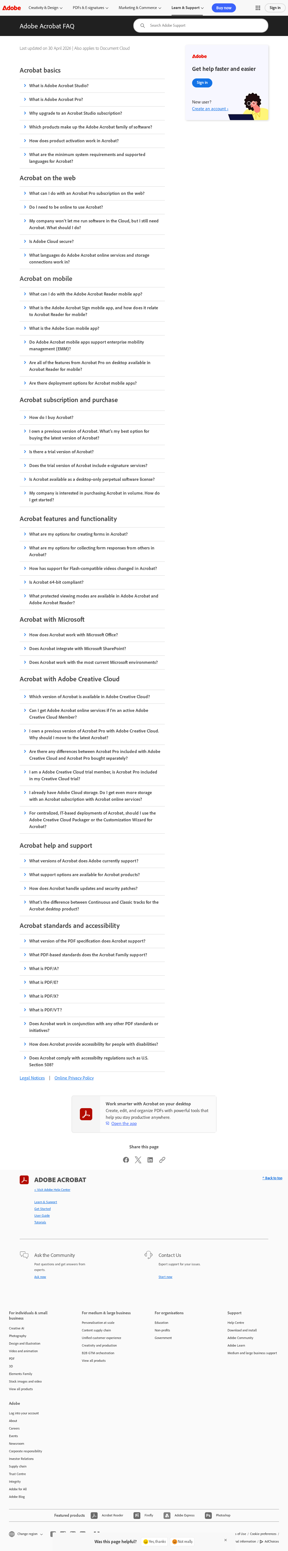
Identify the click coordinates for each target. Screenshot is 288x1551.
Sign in (275, 7)
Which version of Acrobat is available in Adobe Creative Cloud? (89, 696)
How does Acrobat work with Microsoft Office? (73, 634)
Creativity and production (99, 1345)
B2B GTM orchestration (98, 1353)
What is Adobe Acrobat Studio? (59, 85)
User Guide (42, 1216)
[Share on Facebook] (126, 1161)
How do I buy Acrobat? (51, 417)
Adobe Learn (236, 1345)
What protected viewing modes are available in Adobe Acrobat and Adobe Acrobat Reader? (93, 599)
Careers (14, 1428)
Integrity (15, 1482)
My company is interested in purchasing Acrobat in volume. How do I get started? (94, 496)
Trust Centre (17, 1474)
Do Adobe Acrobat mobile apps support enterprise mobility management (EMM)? (86, 345)
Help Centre (236, 1323)
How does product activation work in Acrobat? (74, 140)
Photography (17, 1336)
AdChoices (272, 1541)
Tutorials (40, 1222)
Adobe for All (18, 1489)
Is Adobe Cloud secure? (51, 241)
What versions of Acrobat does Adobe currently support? (83, 861)
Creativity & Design (43, 7)
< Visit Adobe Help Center (52, 1190)
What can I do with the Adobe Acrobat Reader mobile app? (85, 294)
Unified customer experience (101, 1338)
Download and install (242, 1330)
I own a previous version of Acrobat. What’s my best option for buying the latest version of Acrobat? (89, 435)
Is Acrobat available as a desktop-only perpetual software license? (92, 479)
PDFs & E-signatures (88, 7)
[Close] (225, 1540)
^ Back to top (272, 1178)
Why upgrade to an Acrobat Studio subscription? (75, 113)
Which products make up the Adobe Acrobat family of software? (90, 127)
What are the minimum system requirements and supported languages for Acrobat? (87, 158)
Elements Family (20, 1374)
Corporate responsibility (25, 1451)
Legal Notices (32, 1078)
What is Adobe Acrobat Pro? (56, 99)
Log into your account (24, 1413)
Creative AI (16, 1328)
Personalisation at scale (98, 1323)
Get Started (42, 1209)
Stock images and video (25, 1381)
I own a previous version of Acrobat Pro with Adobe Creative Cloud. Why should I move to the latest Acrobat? (94, 734)
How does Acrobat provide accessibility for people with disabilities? (93, 1044)
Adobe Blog (17, 1497)
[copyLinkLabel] (162, 1161)
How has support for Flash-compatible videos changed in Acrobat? (93, 568)
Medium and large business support (252, 1353)
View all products (21, 1389)
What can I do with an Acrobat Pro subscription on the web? (87, 193)
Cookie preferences (263, 1534)
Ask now (40, 1277)
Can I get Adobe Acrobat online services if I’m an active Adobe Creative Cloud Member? (88, 714)
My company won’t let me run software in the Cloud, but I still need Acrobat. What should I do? (94, 224)
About (13, 1421)
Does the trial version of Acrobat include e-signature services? (88, 465)
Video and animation (23, 1351)
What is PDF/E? (43, 982)
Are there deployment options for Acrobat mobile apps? (83, 383)
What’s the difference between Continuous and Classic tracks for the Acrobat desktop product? (94, 906)
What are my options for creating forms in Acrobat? (78, 534)
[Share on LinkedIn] (150, 1161)
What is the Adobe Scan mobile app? (64, 328)
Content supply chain (96, 1330)
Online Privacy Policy (74, 1078)
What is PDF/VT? (45, 1010)
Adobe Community (240, 1338)
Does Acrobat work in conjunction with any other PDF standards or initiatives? (93, 1027)
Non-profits (162, 1330)
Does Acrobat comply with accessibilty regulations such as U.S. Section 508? (88, 1061)
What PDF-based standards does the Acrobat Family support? (88, 954)
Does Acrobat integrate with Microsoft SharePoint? (77, 648)
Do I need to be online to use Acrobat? (66, 207)
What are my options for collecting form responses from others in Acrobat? (91, 551)
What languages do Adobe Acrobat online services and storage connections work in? (89, 259)
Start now (165, 1277)
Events (13, 1436)
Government (163, 1338)
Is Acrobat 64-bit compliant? (56, 582)
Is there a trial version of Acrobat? (61, 451)
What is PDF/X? (43, 996)
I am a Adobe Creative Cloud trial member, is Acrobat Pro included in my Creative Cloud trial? (93, 775)
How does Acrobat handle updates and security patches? (83, 888)
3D (11, 1366)
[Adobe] (11, 7)
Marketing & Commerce (138, 7)
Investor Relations (21, 1459)
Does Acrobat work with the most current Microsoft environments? (93, 662)
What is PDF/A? (44, 968)
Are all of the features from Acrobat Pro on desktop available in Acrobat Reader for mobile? (89, 366)
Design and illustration (24, 1343)
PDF (12, 1359)
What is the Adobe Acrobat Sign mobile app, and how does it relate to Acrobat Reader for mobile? (93, 311)
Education (161, 1323)
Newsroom (16, 1444)
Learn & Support (185, 7)
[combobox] (200, 26)
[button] (257, 7)
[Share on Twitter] (138, 1161)
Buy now (223, 7)
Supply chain (17, 1466)
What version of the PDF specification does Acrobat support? (87, 941)
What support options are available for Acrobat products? (84, 874)
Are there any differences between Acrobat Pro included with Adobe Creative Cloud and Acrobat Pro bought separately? (94, 755)
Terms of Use (237, 1534)
